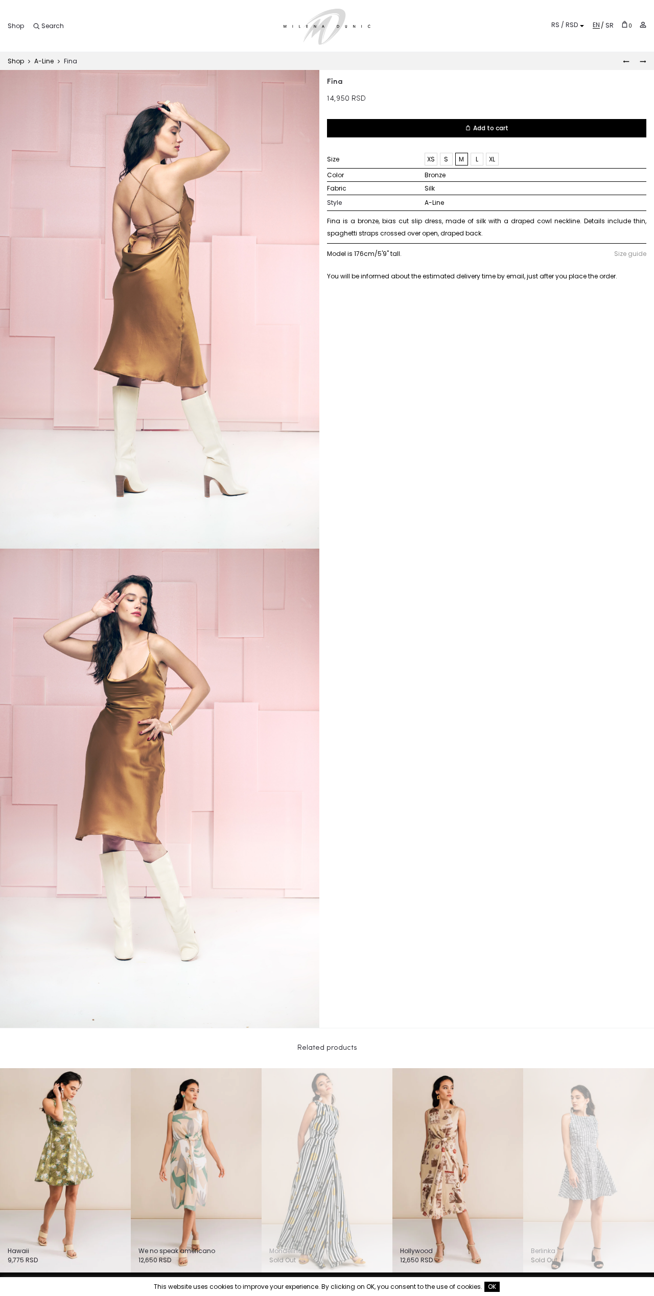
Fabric (336, 188)
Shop (16, 25)
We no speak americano (176, 1250)
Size (333, 159)
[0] (624, 24)
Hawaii (18, 1250)
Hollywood (416, 1250)
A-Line (44, 61)
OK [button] (492, 1286)
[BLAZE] (626, 61)
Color (335, 175)
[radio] (431, 159)
